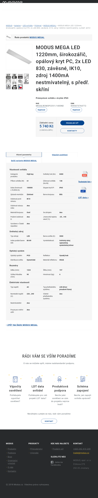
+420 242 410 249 (82, 449)
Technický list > (84, 182)
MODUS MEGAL (49, 26)
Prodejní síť (72, 123)
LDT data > (83, 197)
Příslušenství (36, 449)
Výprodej (34, 453)
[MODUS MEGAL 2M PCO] (19, 57)
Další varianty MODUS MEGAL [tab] (24, 161)
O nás (69, 18)
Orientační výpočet (52, 18)
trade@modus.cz (81, 453)
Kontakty (82, 18)
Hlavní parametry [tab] (23, 155)
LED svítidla (28, 26)
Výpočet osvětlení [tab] (60, 155)
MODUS (9, 26)
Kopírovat (41, 110)
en (95, 4)
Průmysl (38, 26)
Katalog (17, 26)
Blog (35, 18)
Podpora (23, 18)
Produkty (7, 18)
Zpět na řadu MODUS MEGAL (22, 325)
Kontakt (49, 421)
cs (91, 4)
